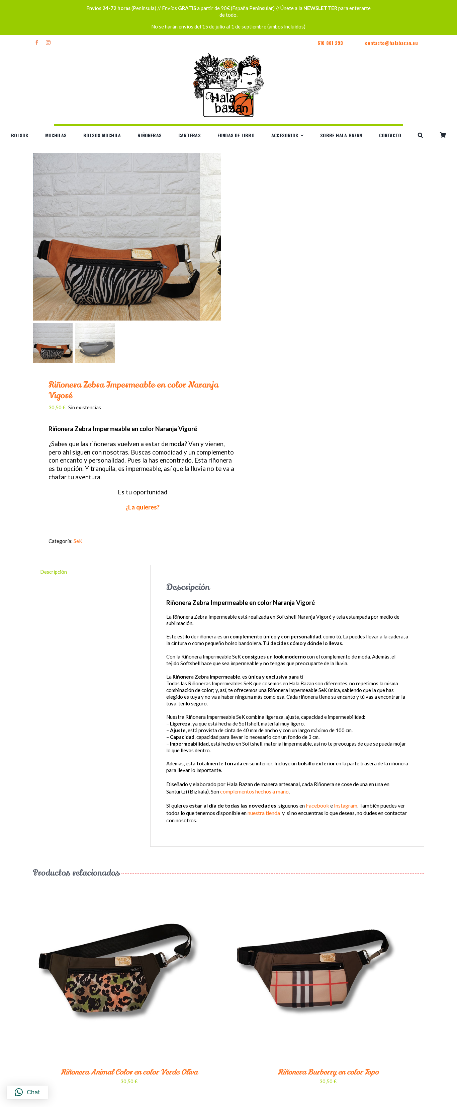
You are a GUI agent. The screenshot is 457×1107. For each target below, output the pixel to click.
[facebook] (36, 42)
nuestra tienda (264, 813)
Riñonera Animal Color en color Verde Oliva (129, 1072)
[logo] (228, 53)
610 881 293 (330, 42)
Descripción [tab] (53, 572)
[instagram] (48, 42)
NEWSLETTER (320, 8)
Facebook (317, 805)
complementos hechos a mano (254, 791)
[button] (420, 135)
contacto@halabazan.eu (391, 42)
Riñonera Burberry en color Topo (328, 1072)
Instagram (345, 805)
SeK (78, 541)
